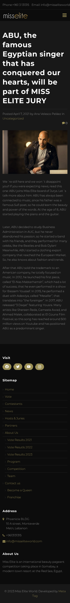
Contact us (12, 483)
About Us (11, 432)
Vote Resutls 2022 (19, 447)
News (9, 411)
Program (13, 461)
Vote (8, 396)
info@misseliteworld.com (24, 541)
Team (11, 476)
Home (9, 389)
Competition (16, 469)
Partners (11, 425)
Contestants (13, 403)
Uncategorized (13, 118)
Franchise (14, 497)
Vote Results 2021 (19, 440)
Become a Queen (19, 490)
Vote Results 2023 (19, 454)
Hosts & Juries (14, 418)
